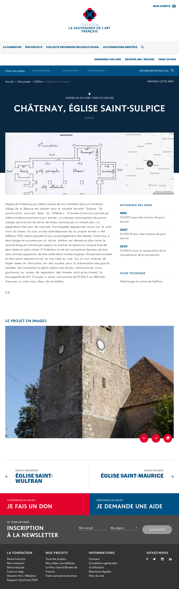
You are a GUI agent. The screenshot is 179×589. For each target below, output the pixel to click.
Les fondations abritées (120, 47)
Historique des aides (136, 205)
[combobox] (43, 70)
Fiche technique (132, 273)
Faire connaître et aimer (61, 575)
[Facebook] (147, 559)
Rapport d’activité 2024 (22, 579)
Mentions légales (100, 571)
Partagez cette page (160, 81)
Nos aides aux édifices (60, 563)
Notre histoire (16, 558)
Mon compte (161, 6)
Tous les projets (56, 558)
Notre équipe (15, 567)
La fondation (12, 47)
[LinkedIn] (170, 559)
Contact (94, 558)
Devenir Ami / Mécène (140, 59)
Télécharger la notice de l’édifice (141, 281)
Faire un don (167, 59)
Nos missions (16, 563)
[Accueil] (89, 20)
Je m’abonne (157, 529)
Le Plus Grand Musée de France (61, 569)
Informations (102, 553)
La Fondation (20, 553)
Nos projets (33, 47)
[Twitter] (154, 559)
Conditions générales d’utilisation (103, 565)
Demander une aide (107, 59)
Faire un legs (15, 571)
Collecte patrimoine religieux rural (72, 47)
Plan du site (96, 575)
